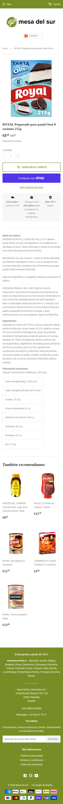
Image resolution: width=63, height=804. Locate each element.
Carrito (56, 4)
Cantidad (7, 150)
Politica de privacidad (31, 755)
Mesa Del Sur (22, 785)
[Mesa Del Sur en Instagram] (30, 776)
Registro (53, 739)
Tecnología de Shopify (41, 785)
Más (9, 4)
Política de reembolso (31, 764)
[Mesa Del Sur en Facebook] (25, 776)
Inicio (5, 48)
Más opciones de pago (31, 187)
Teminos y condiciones (31, 760)
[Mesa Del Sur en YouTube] (36, 776)
